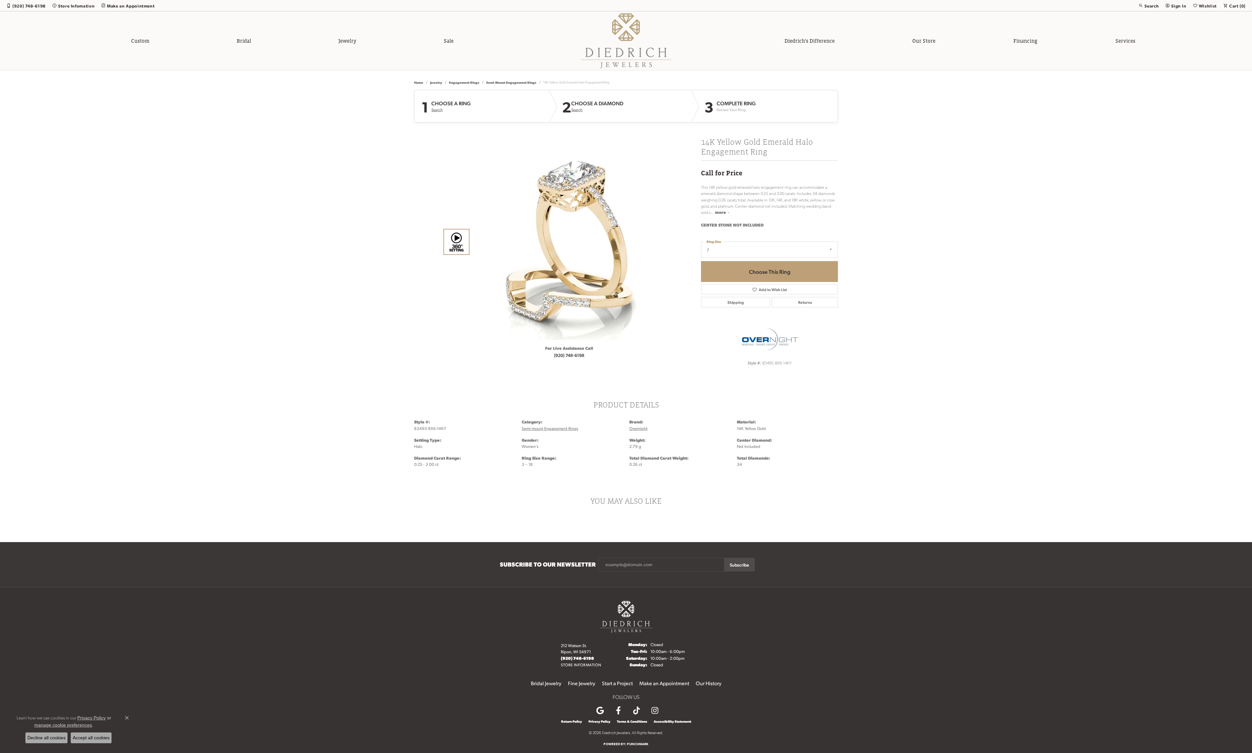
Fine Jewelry (581, 683)
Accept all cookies (91, 737)
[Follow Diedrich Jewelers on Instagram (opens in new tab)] (654, 710)
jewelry (436, 82)
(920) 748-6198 (569, 355)
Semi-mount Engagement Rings (511, 82)
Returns (805, 302)
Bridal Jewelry (546, 683)
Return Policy (571, 721)
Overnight (638, 428)
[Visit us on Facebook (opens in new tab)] (618, 710)
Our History (709, 683)
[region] (567, 242)
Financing (1025, 41)
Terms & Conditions (632, 721)
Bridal (244, 41)
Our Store (923, 41)
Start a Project (617, 683)
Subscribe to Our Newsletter (548, 564)
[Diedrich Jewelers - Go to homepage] (626, 616)
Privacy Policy (599, 721)
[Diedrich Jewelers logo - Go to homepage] (626, 40)
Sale (449, 41)
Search (437, 110)
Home (418, 82)
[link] (26, 5)
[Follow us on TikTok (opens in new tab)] (636, 710)
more (721, 212)
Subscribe (739, 565)
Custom (140, 41)
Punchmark (637, 744)
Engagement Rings (464, 82)
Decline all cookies (46, 737)
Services (1125, 41)
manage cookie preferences (63, 725)
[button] (1149, 5)
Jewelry (347, 41)
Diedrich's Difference (809, 41)
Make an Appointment (664, 683)
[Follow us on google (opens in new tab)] (599, 710)
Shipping (735, 302)
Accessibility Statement (672, 721)
